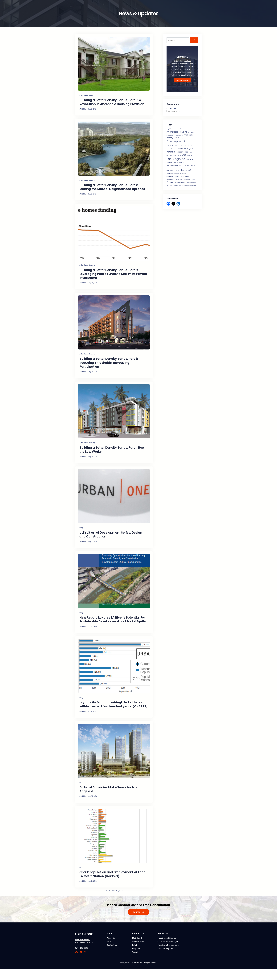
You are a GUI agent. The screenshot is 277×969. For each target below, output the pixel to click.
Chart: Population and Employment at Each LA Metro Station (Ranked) (112, 874)
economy (182, 148)
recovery (184, 174)
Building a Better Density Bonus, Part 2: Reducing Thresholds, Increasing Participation (108, 363)
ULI (180, 185)
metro (193, 159)
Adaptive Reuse (179, 129)
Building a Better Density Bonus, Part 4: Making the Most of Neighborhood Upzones (112, 187)
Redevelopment (173, 176)
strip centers (178, 179)
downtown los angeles (179, 145)
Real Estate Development (174, 174)
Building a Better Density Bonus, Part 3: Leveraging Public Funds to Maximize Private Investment (113, 274)
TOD (193, 179)
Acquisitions (170, 129)
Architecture (191, 132)
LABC (184, 155)
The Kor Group (187, 179)
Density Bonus (173, 138)
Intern (190, 152)
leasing (189, 155)
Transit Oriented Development (185, 183)
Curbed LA (188, 135)
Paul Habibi (191, 166)
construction (179, 135)
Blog (81, 528)
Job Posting (178, 155)
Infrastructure (182, 152)
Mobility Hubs (181, 163)
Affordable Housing (87, 95)
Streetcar (187, 176)
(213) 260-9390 (81, 948)
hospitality (190, 149)
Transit (170, 182)
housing (171, 151)
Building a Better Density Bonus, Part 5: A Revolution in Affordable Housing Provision (111, 102)
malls (187, 159)
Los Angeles (176, 159)
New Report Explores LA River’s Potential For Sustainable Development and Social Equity (112, 620)
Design (182, 138)
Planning (170, 170)
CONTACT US (138, 912)
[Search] (194, 40)
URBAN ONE (84, 934)
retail (182, 176)
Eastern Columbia (172, 149)
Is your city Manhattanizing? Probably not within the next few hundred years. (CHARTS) (113, 704)
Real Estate (182, 170)
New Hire (182, 165)
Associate (170, 135)
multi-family (172, 165)
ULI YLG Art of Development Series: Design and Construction (110, 535)
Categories (171, 108)
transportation (172, 185)
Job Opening (170, 155)
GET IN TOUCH (182, 80)
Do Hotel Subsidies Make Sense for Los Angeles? (108, 789)
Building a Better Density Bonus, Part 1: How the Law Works (112, 450)
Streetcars (170, 179)
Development (176, 141)
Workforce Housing (189, 186)
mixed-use (171, 163)
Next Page (117, 890)
